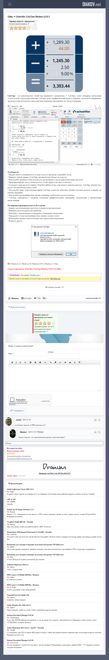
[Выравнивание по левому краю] (30, 362)
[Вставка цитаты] (70, 362)
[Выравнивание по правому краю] (40, 362)
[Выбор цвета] (60, 362)
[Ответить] (99, 420)
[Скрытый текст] (65, 362)
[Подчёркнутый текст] (20, 362)
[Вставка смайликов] (45, 362)
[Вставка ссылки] (50, 362)
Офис (10, 16)
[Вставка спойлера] (79, 362)
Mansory (15, 298)
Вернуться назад (17, 307)
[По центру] (35, 362)
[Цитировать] (95, 420)
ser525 (18, 420)
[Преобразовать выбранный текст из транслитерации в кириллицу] (74, 362)
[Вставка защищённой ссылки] (55, 362)
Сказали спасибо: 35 (55, 287)
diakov (91, 4)
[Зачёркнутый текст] (25, 362)
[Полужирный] (12, 362)
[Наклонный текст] (16, 362)
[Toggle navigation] (10, 4)
